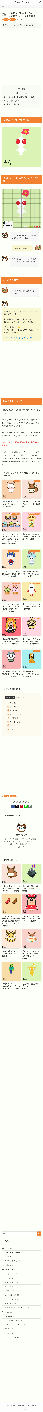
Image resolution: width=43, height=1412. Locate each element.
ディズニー (10, 1291)
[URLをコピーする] (30, 806)
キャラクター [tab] (10, 697)
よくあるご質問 (13, 101)
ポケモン (9, 1333)
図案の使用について (14, 104)
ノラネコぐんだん (12, 1295)
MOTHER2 (9, 1316)
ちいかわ (9, 1286)
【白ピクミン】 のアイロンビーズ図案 (21, 97)
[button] (13, 806)
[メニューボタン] (2, 2)
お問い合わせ (11, 1405)
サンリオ (9, 1278)
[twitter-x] (23, 847)
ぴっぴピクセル (22, 2)
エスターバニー (11, 1274)
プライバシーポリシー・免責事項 (26, 1405)
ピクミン (12, 19)
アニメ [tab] (25, 697)
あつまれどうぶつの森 (13, 1320)
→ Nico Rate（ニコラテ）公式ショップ (18, 338)
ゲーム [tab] (18, 697)
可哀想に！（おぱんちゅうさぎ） (17, 1307)
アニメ (8, 1248)
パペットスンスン (12, 1299)
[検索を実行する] (39, 1233)
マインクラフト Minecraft (14, 1337)
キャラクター (10, 1269)
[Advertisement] (21, 56)
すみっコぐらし (11, 1282)
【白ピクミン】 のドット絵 (17, 93)
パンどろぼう (10, 1303)
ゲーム (6, 19)
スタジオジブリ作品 (12, 1261)
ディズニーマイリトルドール (15, 1324)
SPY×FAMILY (10, 1257)
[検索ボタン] (40, 2)
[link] (19, 847)
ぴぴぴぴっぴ (21, 835)
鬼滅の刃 (9, 1265)
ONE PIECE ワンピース (13, 1252)
